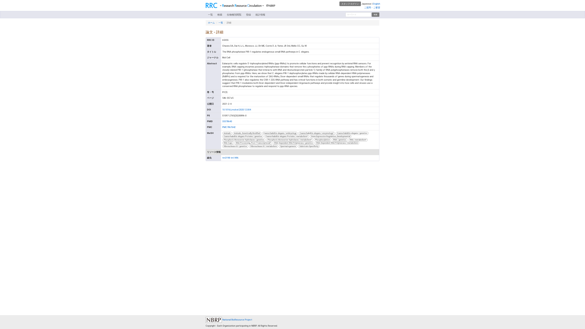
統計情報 (260, 14)
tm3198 (226, 157)
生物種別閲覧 (234, 14)
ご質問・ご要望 (372, 7)
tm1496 (234, 157)
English (376, 3)
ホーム (211, 22)
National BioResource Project (237, 319)
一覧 (210, 14)
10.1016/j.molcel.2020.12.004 (236, 109)
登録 (248, 14)
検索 (219, 14)
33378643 (227, 121)
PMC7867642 (229, 127)
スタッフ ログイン (350, 4)
